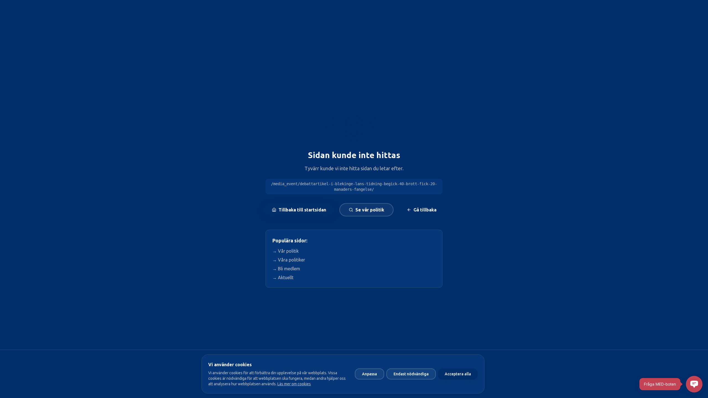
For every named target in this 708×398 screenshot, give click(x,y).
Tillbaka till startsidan (302, 209)
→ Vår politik (285, 250)
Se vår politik (369, 209)
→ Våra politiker (288, 259)
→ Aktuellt (282, 277)
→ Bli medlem (286, 268)
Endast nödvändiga (411, 374)
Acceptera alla (458, 374)
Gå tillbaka (424, 209)
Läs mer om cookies (294, 384)
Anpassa (369, 374)
